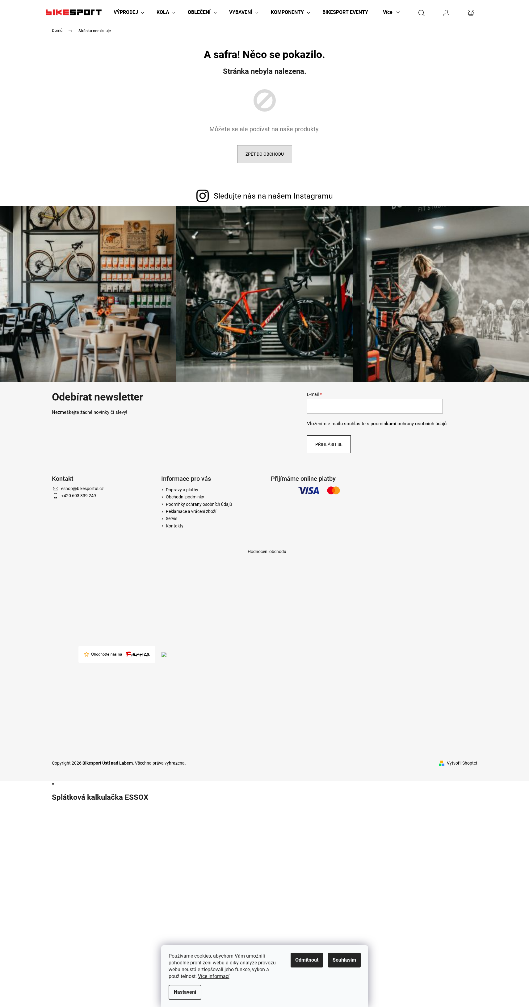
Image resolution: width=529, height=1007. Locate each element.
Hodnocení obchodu (267, 551)
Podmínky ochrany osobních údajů (199, 504)
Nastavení (185, 992)
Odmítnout (306, 960)
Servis (171, 518)
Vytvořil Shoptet (462, 763)
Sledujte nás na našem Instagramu (273, 195)
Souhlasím (344, 960)
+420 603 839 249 (78, 495)
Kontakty (174, 525)
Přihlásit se (328, 444)
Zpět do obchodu (265, 154)
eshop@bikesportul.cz (82, 488)
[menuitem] (128, 12)
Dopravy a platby (182, 489)
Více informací (213, 976)
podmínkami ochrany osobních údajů (409, 423)
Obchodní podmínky (185, 496)
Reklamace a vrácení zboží (191, 511)
